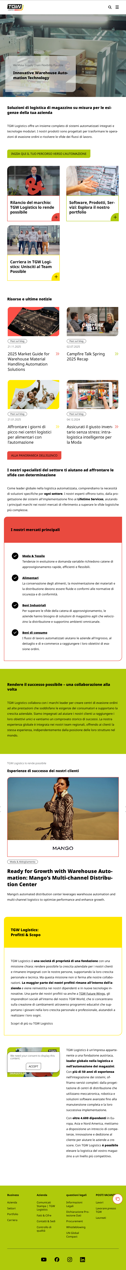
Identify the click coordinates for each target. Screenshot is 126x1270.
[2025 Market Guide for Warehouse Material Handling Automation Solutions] (33, 321)
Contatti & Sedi (46, 1221)
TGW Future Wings (92, 993)
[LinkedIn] (82, 1259)
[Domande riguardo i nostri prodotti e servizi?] (118, 1199)
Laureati (101, 1218)
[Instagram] (69, 1259)
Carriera (12, 1220)
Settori (11, 1208)
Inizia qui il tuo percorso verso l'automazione (48, 154)
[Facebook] (56, 1259)
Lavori (99, 1202)
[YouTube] (44, 1259)
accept (33, 1066)
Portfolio (12, 1214)
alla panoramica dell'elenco (34, 455)
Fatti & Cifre (44, 1215)
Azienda (12, 1202)
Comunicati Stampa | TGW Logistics (46, 1206)
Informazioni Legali (74, 1204)
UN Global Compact (72, 1234)
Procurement (74, 1221)
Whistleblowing (75, 1227)
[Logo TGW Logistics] (15, 7)
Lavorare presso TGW (106, 1210)
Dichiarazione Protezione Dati (77, 1213)
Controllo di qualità (44, 1229)
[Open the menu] (117, 7)
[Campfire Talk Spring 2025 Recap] (92, 321)
